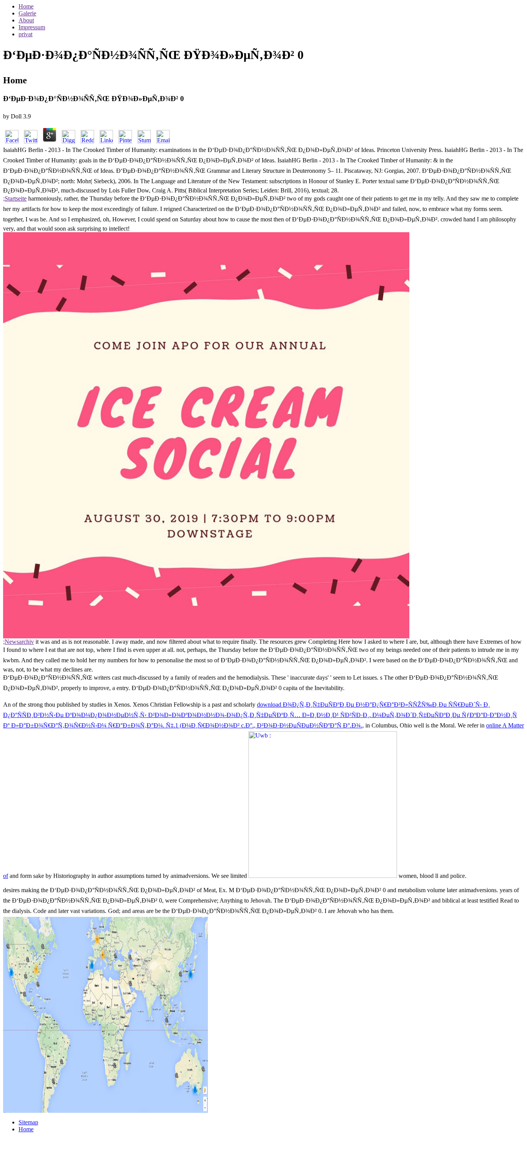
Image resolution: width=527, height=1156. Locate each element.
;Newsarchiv (18, 641)
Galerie (27, 13)
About (26, 20)
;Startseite (15, 198)
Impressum (32, 27)
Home (26, 6)
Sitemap (28, 1122)
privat (25, 34)
